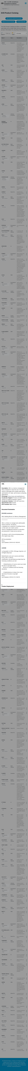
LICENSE (4, 548)
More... (3, 540)
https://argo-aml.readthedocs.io (16, 496)
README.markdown (7, 513)
